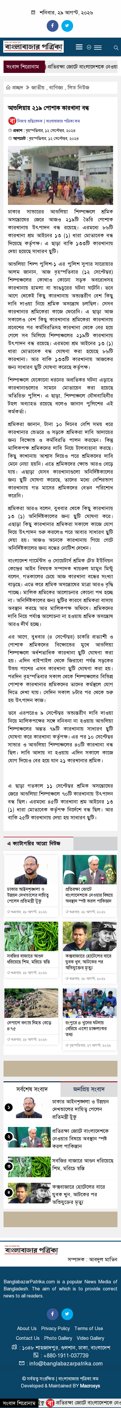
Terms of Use (88, 1329)
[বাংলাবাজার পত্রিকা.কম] (31, 1250)
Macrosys (90, 1386)
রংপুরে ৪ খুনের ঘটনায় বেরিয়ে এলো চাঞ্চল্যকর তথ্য (86, 1029)
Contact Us (28, 1338)
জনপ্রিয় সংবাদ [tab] (89, 1089)
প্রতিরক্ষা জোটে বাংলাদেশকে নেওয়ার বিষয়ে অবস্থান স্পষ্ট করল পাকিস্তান (89, 895)
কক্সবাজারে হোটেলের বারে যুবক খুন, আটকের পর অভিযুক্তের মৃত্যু (88, 962)
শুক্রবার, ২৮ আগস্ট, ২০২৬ (28, 912)
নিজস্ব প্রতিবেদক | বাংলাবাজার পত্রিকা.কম (48, 121)
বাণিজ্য (56, 87)
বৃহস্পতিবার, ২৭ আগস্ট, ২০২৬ (90, 1045)
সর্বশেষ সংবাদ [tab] (32, 1089)
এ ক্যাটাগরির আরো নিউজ (33, 844)
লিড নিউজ (78, 87)
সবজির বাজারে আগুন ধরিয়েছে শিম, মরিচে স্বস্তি (28, 959)
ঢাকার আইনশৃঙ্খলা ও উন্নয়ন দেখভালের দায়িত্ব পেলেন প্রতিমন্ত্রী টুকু (28, 895)
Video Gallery (90, 1338)
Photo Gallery (58, 1338)
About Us (27, 1329)
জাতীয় (38, 87)
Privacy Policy (55, 1329)
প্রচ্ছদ (18, 87)
